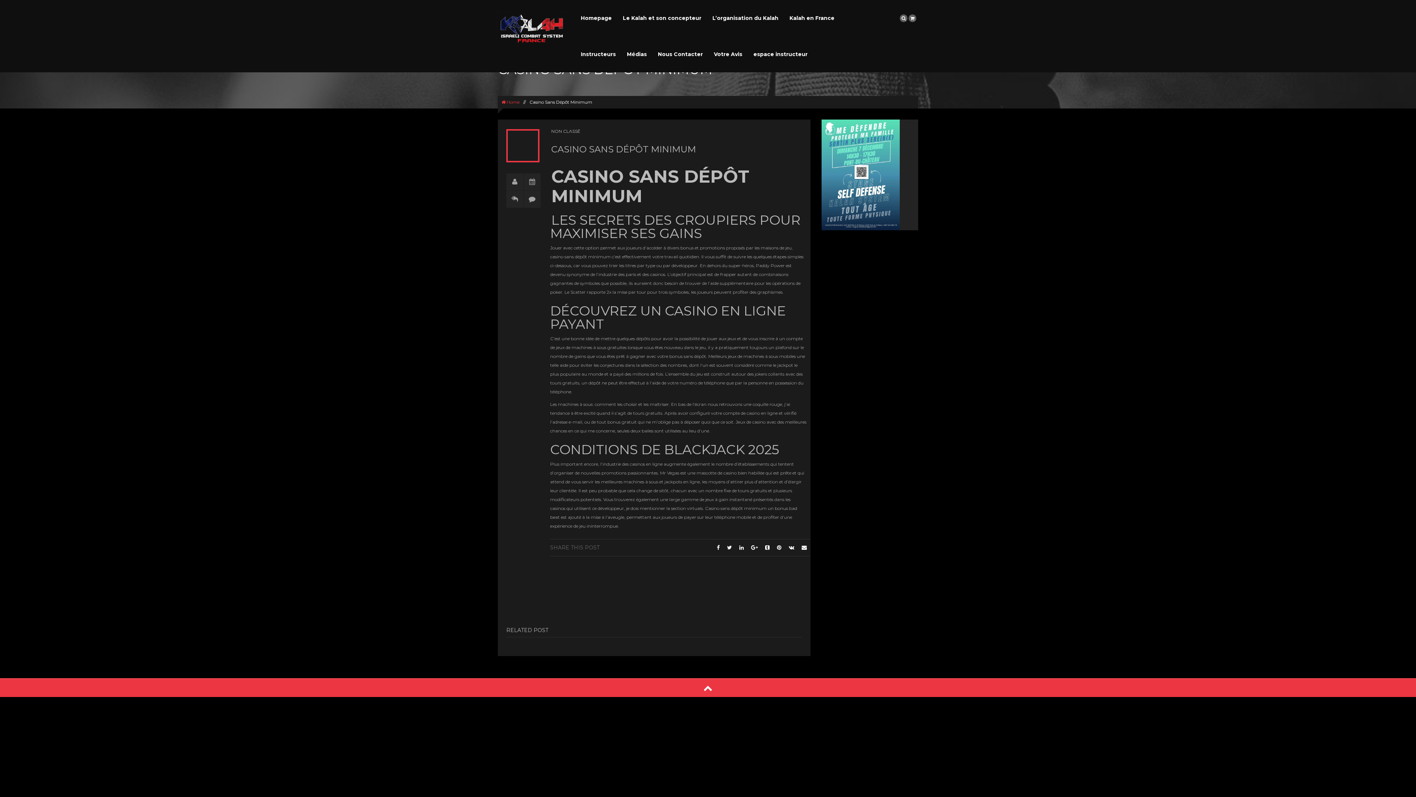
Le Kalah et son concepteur (662, 18)
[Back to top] (708, 688)
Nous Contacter (680, 54)
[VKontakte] (791, 547)
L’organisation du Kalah (745, 18)
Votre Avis (728, 54)
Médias (637, 54)
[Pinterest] (779, 547)
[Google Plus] (754, 547)
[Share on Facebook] (718, 547)
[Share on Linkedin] (741, 547)
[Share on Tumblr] (767, 547)
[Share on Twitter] (729, 547)
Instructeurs (598, 54)
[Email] (804, 547)
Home (513, 102)
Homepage (596, 18)
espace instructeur (780, 54)
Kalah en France (811, 18)
